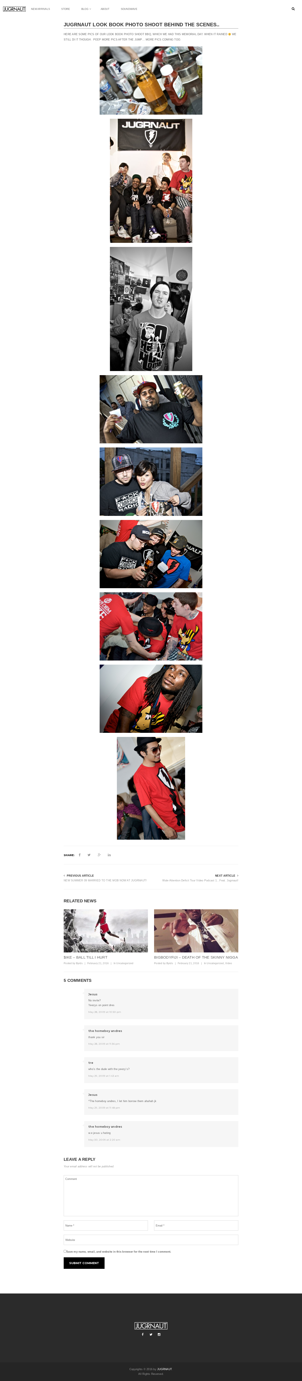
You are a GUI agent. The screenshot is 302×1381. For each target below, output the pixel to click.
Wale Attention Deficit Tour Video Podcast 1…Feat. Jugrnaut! (200, 880)
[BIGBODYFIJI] (196, 930)
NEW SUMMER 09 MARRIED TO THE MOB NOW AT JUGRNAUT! (105, 880)
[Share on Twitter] (89, 855)
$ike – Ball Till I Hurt (85, 957)
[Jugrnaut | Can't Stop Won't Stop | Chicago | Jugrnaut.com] (17, 9)
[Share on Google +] (99, 855)
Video (228, 963)
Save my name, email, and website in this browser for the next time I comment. (118, 1251)
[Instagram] (159, 1334)
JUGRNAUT (164, 1369)
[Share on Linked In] (109, 855)
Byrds (79, 963)
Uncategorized (124, 963)
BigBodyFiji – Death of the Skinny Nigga (196, 957)
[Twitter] (151, 1334)
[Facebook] (143, 1334)
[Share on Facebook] (80, 855)
